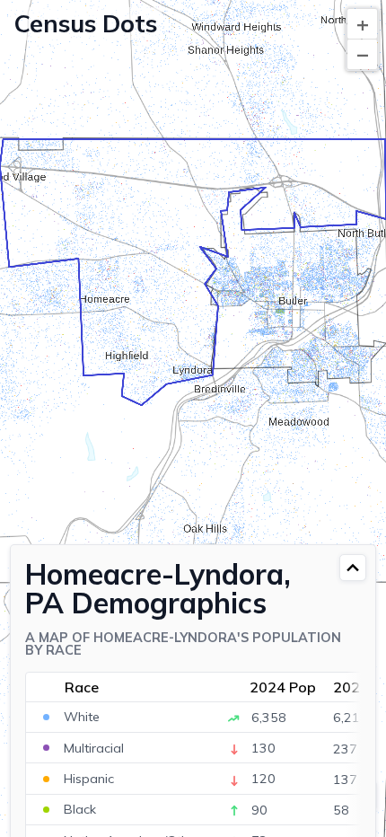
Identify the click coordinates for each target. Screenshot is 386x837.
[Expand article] (352, 567)
